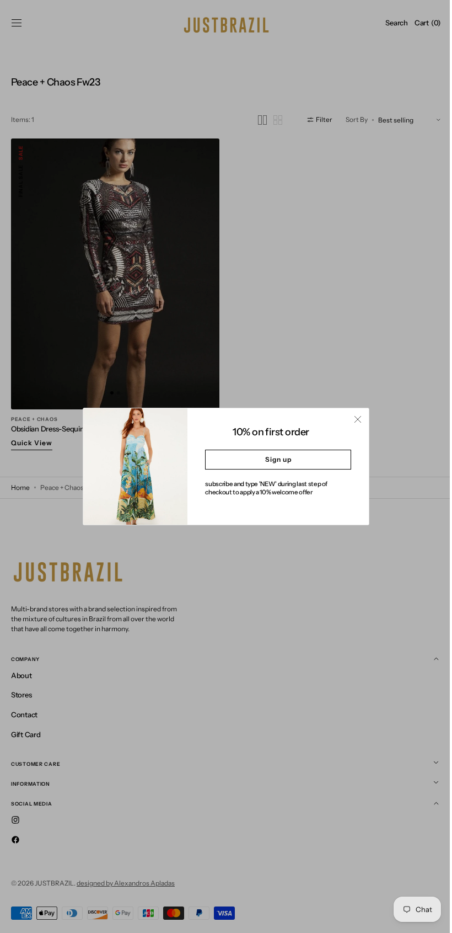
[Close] (353, 419)
